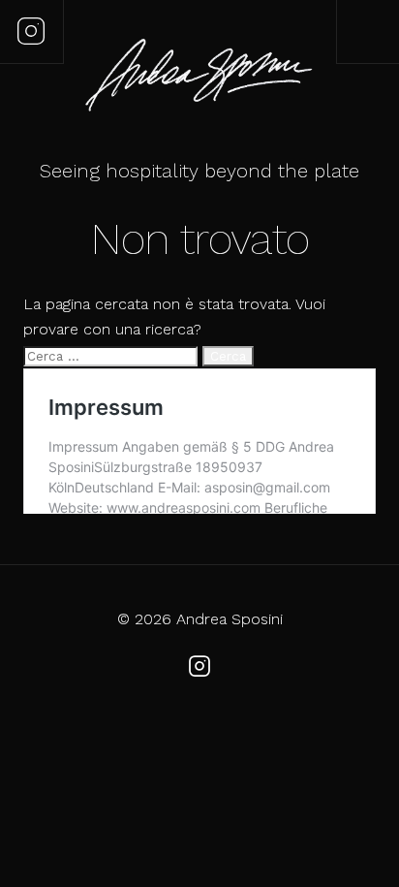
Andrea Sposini (199, 77)
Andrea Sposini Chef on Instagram (31, 31)
